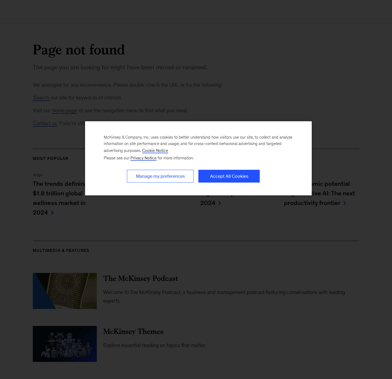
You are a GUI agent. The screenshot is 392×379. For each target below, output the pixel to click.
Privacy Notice (143, 158)
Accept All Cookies (229, 176)
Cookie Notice (155, 150)
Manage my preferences (160, 176)
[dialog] (198, 158)
